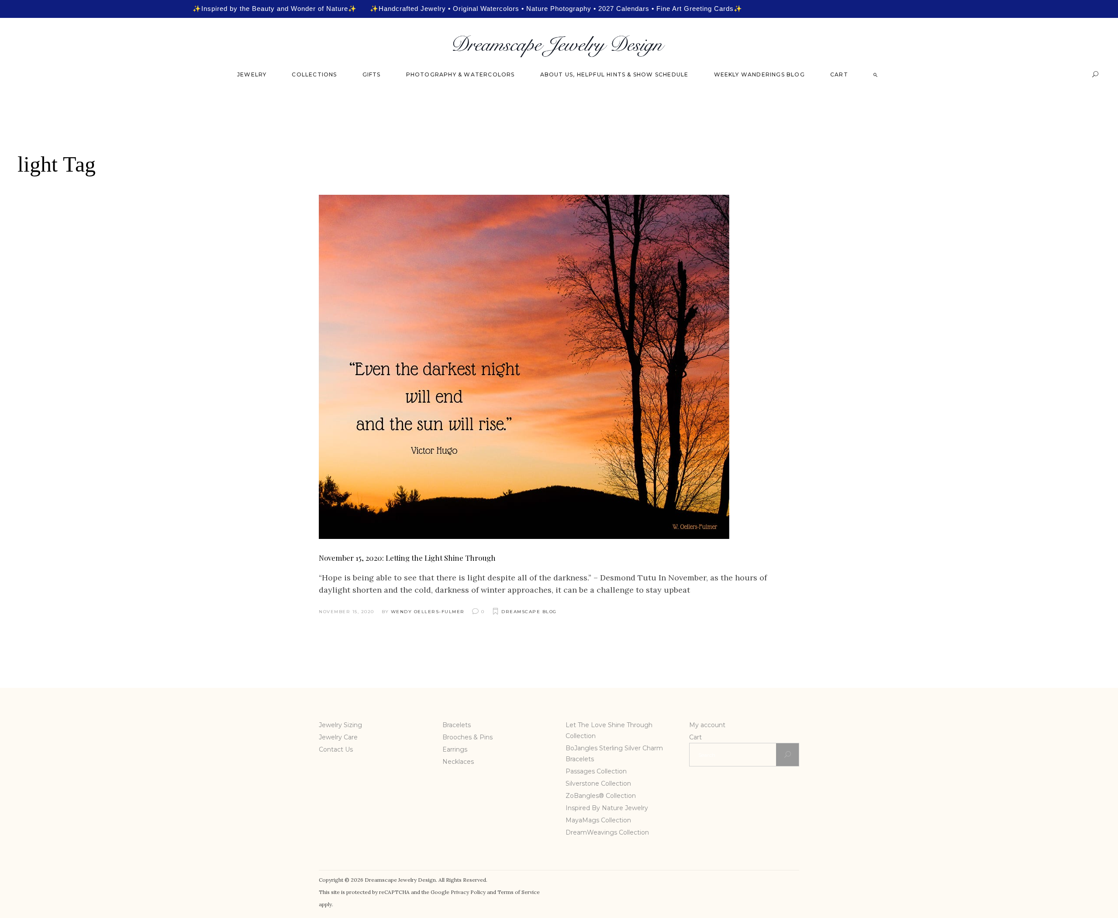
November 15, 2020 (346, 611)
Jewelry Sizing (340, 725)
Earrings (454, 749)
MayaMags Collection (598, 820)
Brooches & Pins (467, 737)
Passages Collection (596, 771)
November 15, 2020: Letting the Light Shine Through (407, 558)
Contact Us (336, 749)
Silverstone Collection (598, 783)
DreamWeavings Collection (607, 832)
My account (707, 725)
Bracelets (456, 725)
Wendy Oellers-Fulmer (428, 611)
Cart (695, 737)
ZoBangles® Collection (601, 796)
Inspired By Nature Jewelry (607, 808)
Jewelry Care (338, 737)
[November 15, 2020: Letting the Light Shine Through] (524, 367)
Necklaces (458, 762)
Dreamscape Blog (529, 611)
